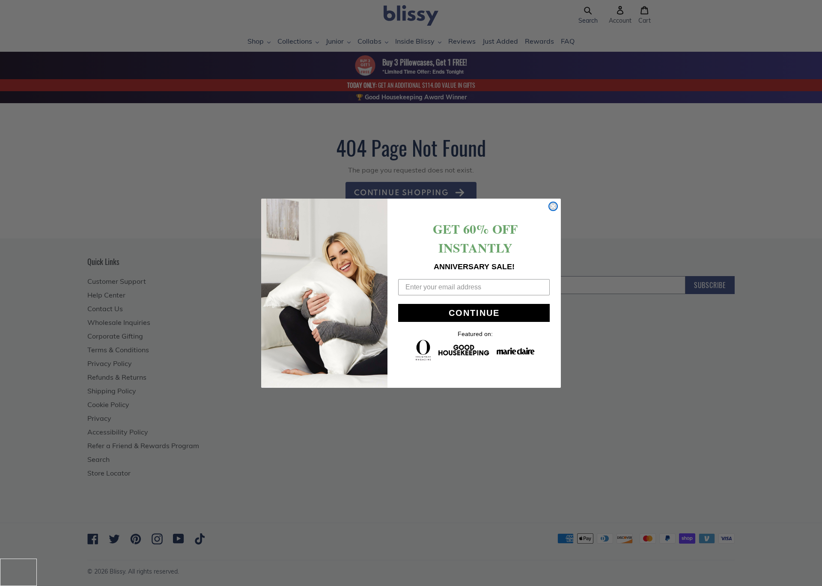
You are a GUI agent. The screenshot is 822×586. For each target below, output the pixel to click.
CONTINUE (474, 313)
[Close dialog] (553, 206)
